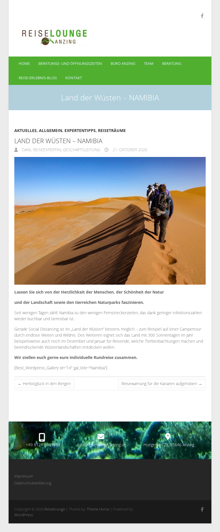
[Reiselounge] (79, 35)
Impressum (23, 476)
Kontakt (73, 77)
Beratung (171, 63)
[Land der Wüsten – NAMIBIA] (110, 221)
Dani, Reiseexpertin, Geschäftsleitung (60, 149)
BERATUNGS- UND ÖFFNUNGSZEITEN (70, 63)
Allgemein (50, 130)
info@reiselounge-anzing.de (101, 444)
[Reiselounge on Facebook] (202, 15)
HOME (24, 63)
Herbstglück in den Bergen (44, 383)
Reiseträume (112, 130)
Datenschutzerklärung (32, 483)
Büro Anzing (123, 63)
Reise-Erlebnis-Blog (38, 77)
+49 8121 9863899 (43, 444)
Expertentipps (80, 130)
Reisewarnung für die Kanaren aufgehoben (161, 383)
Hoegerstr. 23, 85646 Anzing (169, 444)
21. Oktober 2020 (129, 149)
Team (149, 63)
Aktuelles (25, 130)
